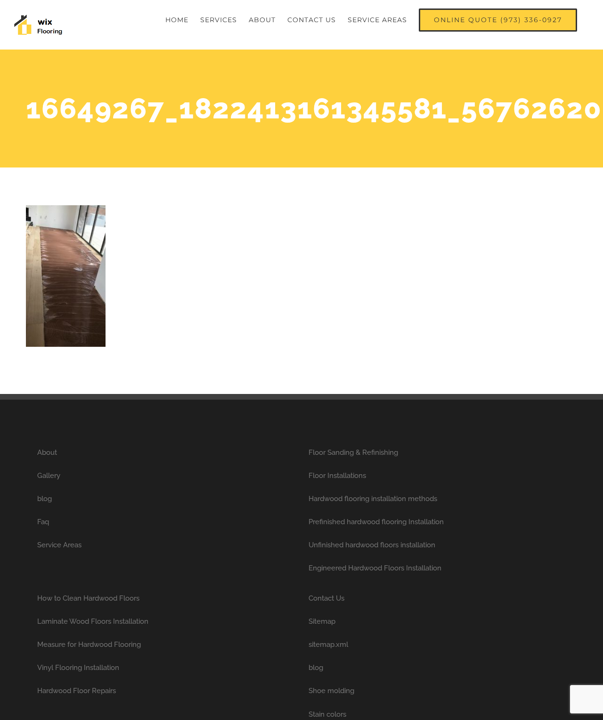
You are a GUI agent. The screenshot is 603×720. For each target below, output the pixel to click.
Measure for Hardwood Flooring (89, 644)
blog (44, 498)
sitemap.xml (328, 644)
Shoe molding (331, 691)
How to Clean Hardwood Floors (88, 598)
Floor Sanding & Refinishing (353, 452)
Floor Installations (337, 475)
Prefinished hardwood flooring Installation (376, 522)
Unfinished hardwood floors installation (372, 545)
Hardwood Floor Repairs (76, 691)
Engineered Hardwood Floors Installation (375, 568)
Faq (43, 522)
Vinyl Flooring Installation (78, 667)
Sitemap (322, 621)
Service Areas (59, 545)
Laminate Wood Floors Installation (92, 621)
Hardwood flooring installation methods (373, 498)
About (47, 452)
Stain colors (327, 714)
